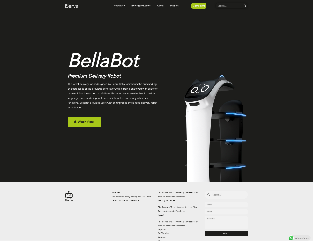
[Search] (244, 5)
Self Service (163, 233)
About (160, 5)
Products (118, 5)
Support (174, 5)
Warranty (162, 237)
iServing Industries (140, 5)
